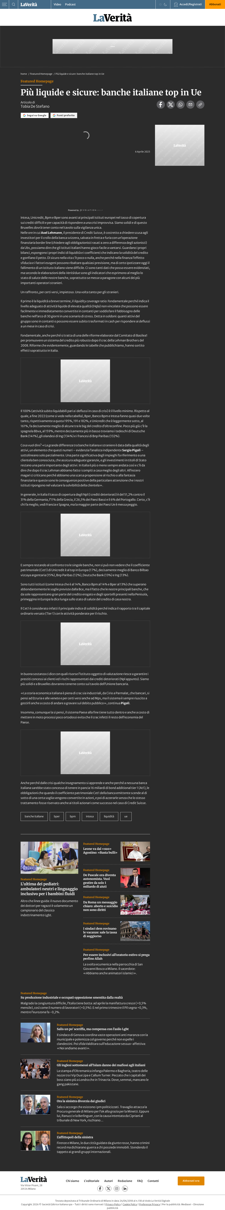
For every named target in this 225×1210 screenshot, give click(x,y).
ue (125, 816)
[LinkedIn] (125, 1188)
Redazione (125, 1181)
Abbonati (215, 4)
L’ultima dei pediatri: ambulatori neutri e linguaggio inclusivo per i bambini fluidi (49, 889)
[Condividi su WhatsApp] (180, 104)
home (24, 73)
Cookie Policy (130, 1204)
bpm (73, 816)
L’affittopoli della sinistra (75, 1137)
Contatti (153, 1181)
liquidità (109, 816)
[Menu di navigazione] (4, 4)
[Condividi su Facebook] (161, 104)
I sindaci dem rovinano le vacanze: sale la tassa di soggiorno (100, 932)
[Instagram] (117, 1188)
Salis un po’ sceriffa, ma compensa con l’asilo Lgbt (93, 1029)
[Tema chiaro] (160, 4)
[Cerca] (13, 4)
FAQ (140, 1181)
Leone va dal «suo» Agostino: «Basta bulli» (100, 850)
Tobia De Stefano (35, 106)
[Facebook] (100, 1188)
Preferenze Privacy (149, 1204)
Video (57, 4)
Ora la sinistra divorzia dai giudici (81, 1101)
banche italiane (34, 816)
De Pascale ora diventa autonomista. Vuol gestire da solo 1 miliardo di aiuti (99, 880)
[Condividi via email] (190, 104)
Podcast (70, 4)
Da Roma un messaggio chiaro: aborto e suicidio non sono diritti (100, 906)
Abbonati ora (191, 1180)
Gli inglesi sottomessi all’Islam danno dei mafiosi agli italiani (101, 1065)
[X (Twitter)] (108, 1188)
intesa (90, 816)
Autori (108, 1181)
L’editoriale (91, 1181)
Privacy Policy (113, 1204)
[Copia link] (200, 104)
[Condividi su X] (171, 104)
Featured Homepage (41, 73)
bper (57, 816)
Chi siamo (72, 1181)
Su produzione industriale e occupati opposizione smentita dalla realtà (72, 997)
